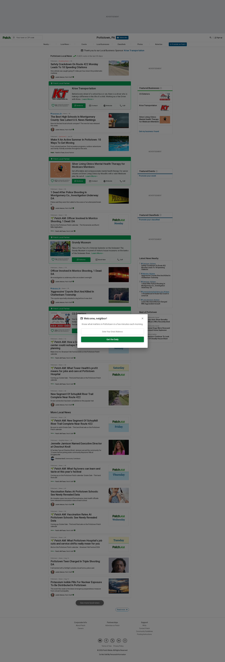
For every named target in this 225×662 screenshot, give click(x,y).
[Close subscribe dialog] (142, 318)
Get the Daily (112, 339)
